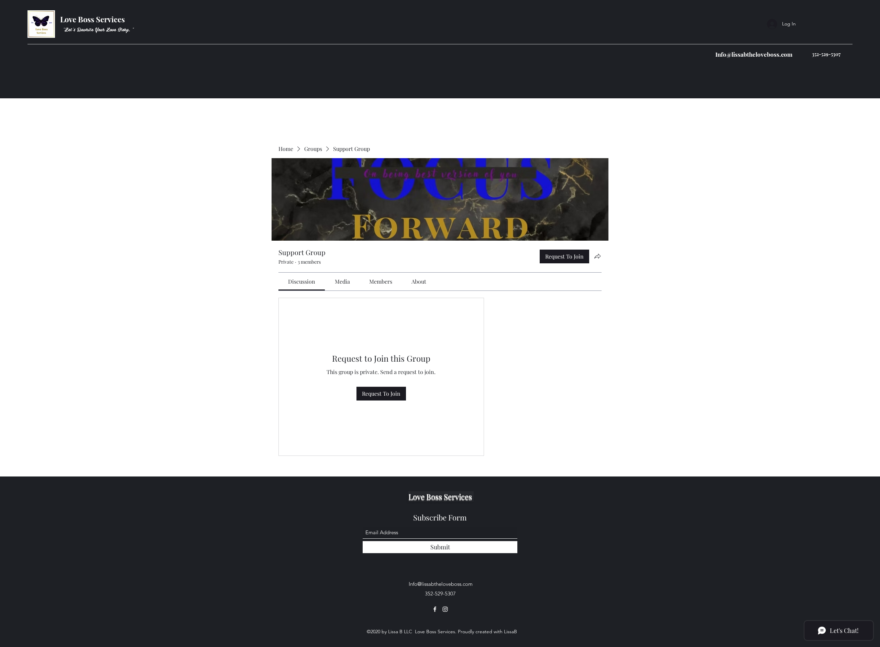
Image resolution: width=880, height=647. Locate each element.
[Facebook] (434, 609)
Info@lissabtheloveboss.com (753, 54)
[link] (301, 281)
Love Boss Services (93, 19)
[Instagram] (445, 609)
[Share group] (597, 256)
